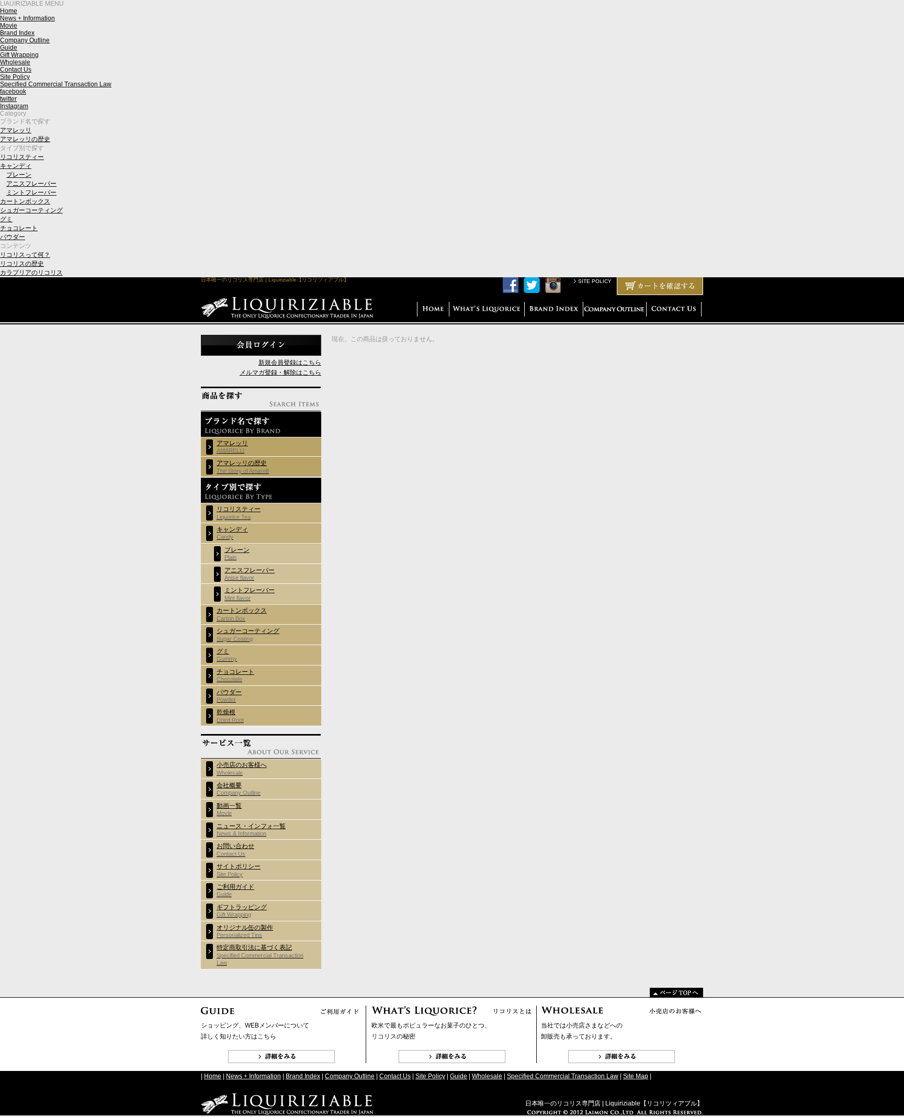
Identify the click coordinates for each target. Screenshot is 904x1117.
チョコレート (19, 228)
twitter (8, 99)
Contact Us (15, 69)
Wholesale (15, 62)
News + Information (27, 18)
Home (8, 11)
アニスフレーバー (31, 183)
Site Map (635, 1076)
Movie (8, 25)
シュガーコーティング (31, 210)
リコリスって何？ (25, 254)
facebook (13, 91)
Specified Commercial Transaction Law (55, 84)
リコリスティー (22, 157)
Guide (8, 47)
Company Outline (25, 40)
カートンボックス (25, 201)
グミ (6, 219)
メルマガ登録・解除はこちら (280, 372)
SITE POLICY (595, 281)
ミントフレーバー (31, 192)
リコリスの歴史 (22, 263)
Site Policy (15, 77)
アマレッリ (15, 130)
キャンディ (15, 166)
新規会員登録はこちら (289, 362)
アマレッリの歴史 (25, 139)
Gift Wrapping (19, 55)
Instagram (14, 106)
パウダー (12, 237)
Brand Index (17, 33)
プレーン (18, 174)
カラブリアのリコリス (31, 272)
